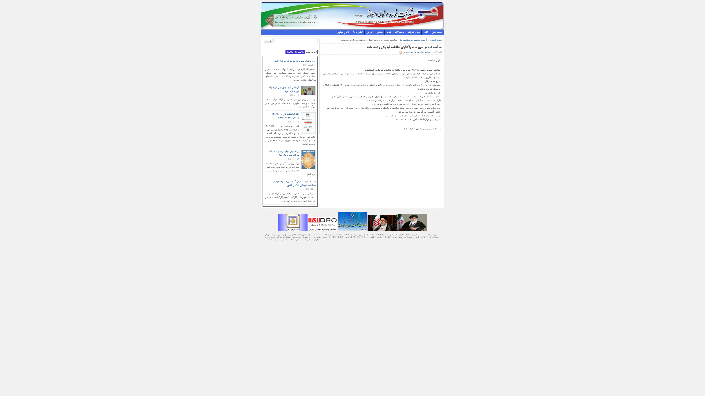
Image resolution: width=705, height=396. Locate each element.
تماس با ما (358, 32)
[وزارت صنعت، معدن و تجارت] (352, 230)
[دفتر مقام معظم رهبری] (412, 230)
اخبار (426, 32)
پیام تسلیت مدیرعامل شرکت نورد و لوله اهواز (295, 61)
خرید (389, 32)
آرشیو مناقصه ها (419, 39)
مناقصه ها (405, 39)
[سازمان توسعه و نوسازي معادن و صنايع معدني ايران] (322, 230)
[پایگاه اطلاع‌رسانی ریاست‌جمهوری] (382, 230)
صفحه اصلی (437, 32)
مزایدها (289, 52)
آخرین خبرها (311, 52)
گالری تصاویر (343, 32)
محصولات (399, 32)
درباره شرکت (414, 32)
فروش (380, 32)
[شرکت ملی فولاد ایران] (293, 230)
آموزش (370, 32)
